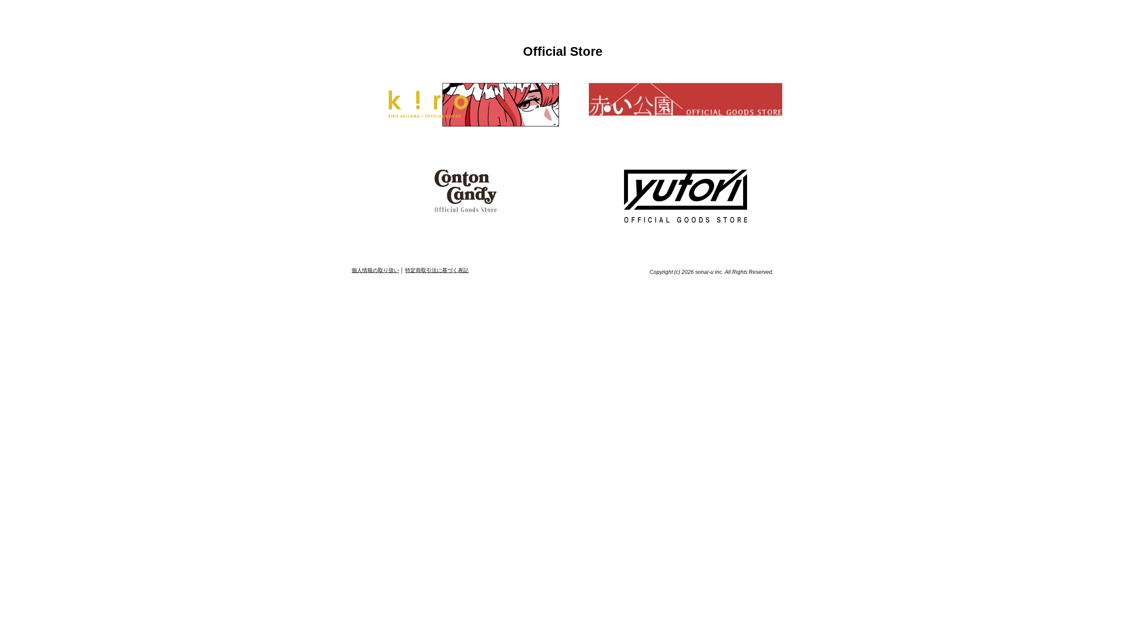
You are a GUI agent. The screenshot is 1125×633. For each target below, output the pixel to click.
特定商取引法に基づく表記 (436, 270)
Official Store (562, 51)
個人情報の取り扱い (375, 270)
